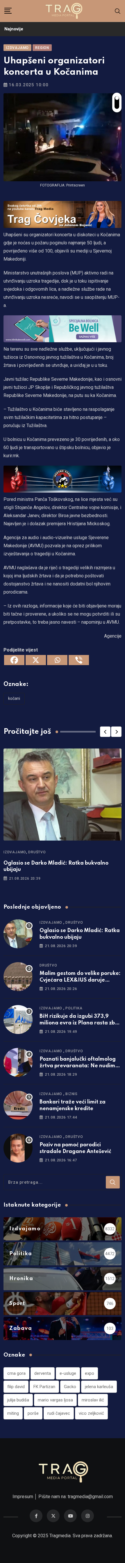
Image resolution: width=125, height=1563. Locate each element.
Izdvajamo (14, 852)
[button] (105, 731)
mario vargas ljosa (55, 1400)
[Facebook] (14, 660)
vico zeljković (91, 1413)
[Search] (118, 11)
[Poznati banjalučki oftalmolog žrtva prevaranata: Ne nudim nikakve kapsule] (18, 1062)
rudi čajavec (58, 1413)
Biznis (71, 1094)
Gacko (70, 1386)
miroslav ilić (93, 1400)
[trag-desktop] (62, 214)
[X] (36, 660)
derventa (42, 1373)
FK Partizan (44, 1386)
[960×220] (62, 328)
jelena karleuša (99, 1386)
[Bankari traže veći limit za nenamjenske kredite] (18, 1105)
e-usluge (68, 1373)
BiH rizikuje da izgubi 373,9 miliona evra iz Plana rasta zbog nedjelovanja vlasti (81, 1023)
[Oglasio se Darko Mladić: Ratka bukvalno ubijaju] (18, 933)
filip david (16, 1386)
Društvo (37, 852)
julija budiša (18, 1400)
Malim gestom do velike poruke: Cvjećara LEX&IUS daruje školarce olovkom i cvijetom (80, 980)
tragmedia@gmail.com (90, 1496)
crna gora (16, 1373)
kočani (14, 698)
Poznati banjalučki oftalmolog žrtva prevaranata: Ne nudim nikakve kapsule (78, 1066)
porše (33, 1413)
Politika (73, 1008)
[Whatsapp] (57, 660)
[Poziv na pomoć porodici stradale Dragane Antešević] (18, 1148)
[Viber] (79, 660)
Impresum (22, 1496)
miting (13, 1413)
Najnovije (13, 29)
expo (89, 1373)
